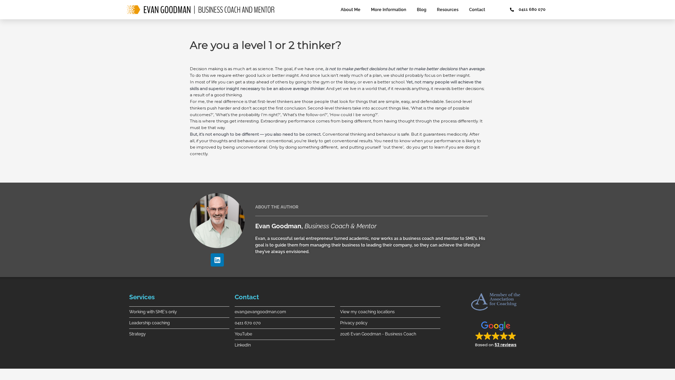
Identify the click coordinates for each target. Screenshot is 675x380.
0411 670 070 (248, 322)
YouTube (243, 333)
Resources (448, 9)
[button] (496, 334)
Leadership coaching (149, 322)
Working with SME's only (153, 311)
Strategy (137, 333)
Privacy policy (354, 322)
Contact (477, 9)
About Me (350, 9)
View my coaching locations (367, 311)
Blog (421, 9)
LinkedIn (243, 345)
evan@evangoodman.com (260, 311)
